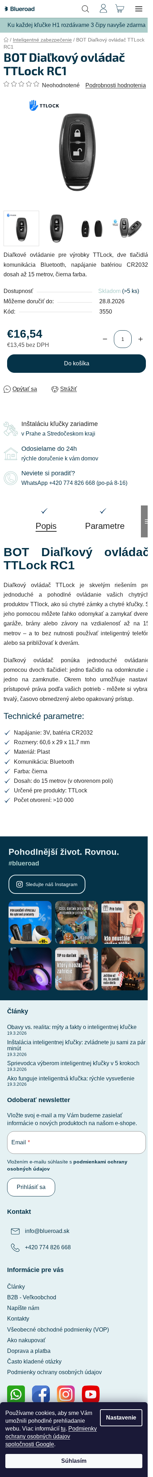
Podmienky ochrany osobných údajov (54, 1372)
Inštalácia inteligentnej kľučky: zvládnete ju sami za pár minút (76, 1045)
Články (16, 1287)
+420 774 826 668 (48, 1247)
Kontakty (18, 1319)
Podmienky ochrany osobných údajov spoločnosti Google (51, 1436)
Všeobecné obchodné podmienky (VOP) (58, 1330)
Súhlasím (73, 1461)
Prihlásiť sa (31, 1187)
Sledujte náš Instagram (52, 884)
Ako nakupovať (26, 1340)
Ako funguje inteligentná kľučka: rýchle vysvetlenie (70, 1078)
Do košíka (76, 363)
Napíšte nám (23, 1308)
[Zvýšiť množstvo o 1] (140, 339)
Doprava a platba (29, 1351)
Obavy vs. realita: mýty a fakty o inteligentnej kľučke (72, 1027)
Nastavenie (121, 1418)
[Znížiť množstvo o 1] (105, 339)
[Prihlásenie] (103, 9)
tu (63, 1429)
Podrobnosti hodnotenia (115, 85)
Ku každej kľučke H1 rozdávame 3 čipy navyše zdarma (76, 25)
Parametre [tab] (105, 526)
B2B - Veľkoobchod (31, 1297)
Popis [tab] (46, 526)
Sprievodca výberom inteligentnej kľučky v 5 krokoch (73, 1063)
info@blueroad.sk (47, 1231)
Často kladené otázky (34, 1362)
